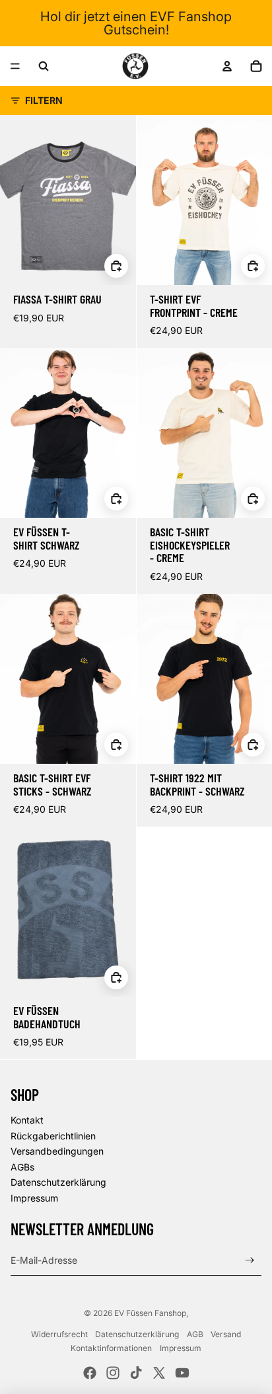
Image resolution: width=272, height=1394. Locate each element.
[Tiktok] (136, 1373)
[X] (159, 1373)
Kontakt (27, 1120)
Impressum (34, 1198)
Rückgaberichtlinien (53, 1135)
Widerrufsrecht (59, 1334)
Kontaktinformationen (111, 1348)
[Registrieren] (249, 1260)
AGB (195, 1334)
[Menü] (15, 66)
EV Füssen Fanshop (150, 1313)
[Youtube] (182, 1373)
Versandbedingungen (57, 1151)
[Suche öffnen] (43, 66)
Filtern (44, 100)
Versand (226, 1334)
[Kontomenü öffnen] (227, 66)
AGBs (22, 1166)
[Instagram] (113, 1373)
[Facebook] (90, 1373)
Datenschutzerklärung (58, 1182)
